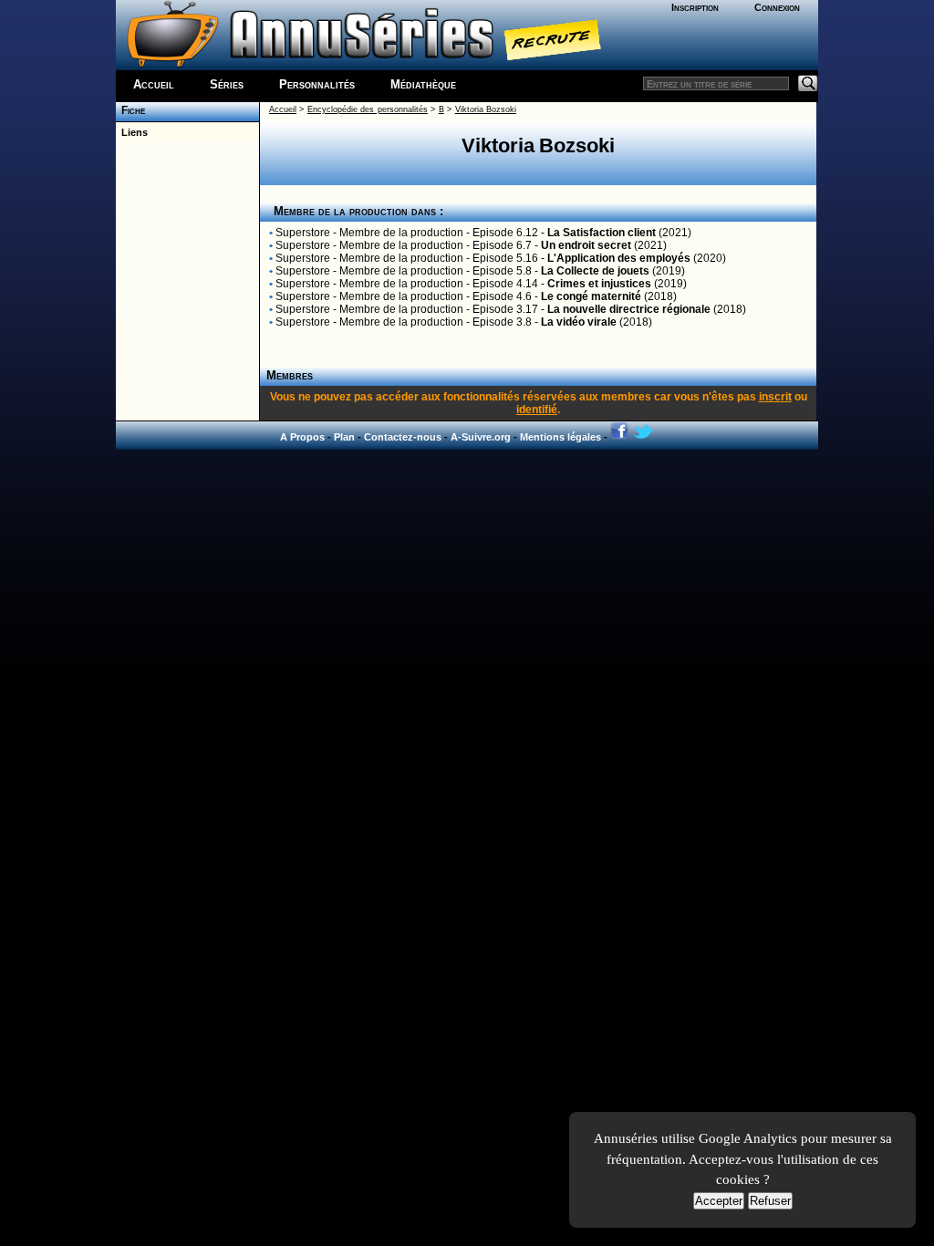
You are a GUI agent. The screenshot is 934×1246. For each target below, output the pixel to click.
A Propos (302, 436)
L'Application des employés (618, 258)
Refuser (770, 1201)
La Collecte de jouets (595, 271)
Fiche (130, 110)
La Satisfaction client (601, 232)
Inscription (695, 7)
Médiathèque (423, 84)
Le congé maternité (591, 296)
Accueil (153, 84)
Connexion (777, 7)
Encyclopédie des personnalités (367, 109)
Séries (227, 84)
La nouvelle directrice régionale (629, 309)
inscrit (775, 396)
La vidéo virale (579, 322)
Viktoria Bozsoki (485, 109)
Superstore (302, 232)
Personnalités (317, 84)
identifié (536, 409)
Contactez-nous (402, 436)
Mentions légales (560, 436)
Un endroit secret (586, 245)
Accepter (718, 1201)
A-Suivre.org (481, 436)
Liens (132, 132)
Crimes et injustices (599, 283)
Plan (344, 436)
